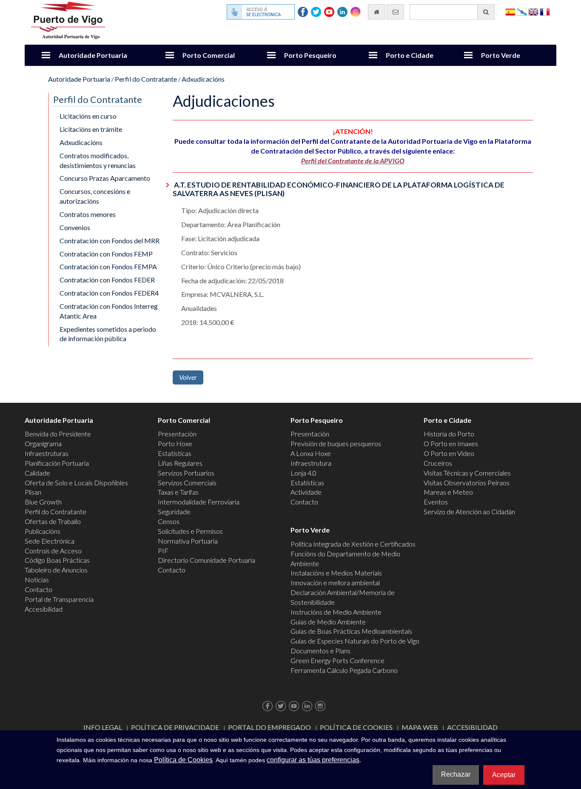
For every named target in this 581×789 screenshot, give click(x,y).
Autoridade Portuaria (93, 55)
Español (510, 11)
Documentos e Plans (320, 651)
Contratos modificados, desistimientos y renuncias (98, 160)
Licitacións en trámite (91, 129)
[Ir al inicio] (376, 12)
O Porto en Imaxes (451, 443)
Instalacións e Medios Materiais (336, 573)
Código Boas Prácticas (57, 560)
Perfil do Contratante (146, 79)
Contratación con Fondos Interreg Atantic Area (109, 311)
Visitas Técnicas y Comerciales (467, 473)
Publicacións (42, 531)
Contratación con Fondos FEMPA (108, 266)
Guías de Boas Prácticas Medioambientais (351, 631)
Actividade (306, 492)
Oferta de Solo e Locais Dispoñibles (76, 483)
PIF (163, 551)
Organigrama (43, 443)
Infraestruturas (46, 453)
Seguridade (174, 511)
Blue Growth (43, 502)
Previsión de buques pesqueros (335, 443)
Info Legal (102, 727)
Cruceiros (438, 463)
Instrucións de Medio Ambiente (336, 612)
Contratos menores (88, 214)
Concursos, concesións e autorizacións (95, 196)
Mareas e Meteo (448, 492)
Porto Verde (500, 55)
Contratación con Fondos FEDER (107, 280)
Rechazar (455, 774)
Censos (168, 521)
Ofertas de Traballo (53, 521)
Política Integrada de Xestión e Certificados (353, 544)
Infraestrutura (310, 463)
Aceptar (503, 774)
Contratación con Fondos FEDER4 (109, 293)
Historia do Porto (449, 434)
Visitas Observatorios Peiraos (467, 483)
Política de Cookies (356, 727)
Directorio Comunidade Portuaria (206, 560)
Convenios (75, 227)
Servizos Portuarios (186, 473)
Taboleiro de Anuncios (56, 570)
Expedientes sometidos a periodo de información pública (108, 334)
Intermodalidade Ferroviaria (198, 502)
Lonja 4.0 (303, 473)
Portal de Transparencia (59, 599)
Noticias (37, 579)
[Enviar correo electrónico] (395, 12)
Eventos (436, 502)
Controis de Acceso (53, 551)
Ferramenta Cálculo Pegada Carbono (344, 670)
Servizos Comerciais (187, 483)
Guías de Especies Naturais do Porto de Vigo (354, 641)
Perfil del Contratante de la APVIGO (352, 161)
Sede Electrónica (49, 541)
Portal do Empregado (269, 727)
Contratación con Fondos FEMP (106, 254)
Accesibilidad (44, 609)
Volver (188, 377)
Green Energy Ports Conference (337, 660)
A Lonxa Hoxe (310, 453)
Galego (522, 11)
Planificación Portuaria (57, 463)
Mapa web (420, 727)
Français (545, 11)
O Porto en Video (449, 453)
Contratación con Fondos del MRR (109, 240)
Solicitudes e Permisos (190, 531)
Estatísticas (174, 453)
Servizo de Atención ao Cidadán (469, 511)
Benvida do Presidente (58, 434)
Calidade (37, 473)
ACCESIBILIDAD (472, 727)
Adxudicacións (203, 79)
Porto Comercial (208, 55)
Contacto (38, 589)
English (533, 11)
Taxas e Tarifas (178, 492)
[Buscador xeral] (486, 12)
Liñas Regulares (180, 463)
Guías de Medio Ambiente (328, 622)
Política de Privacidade (175, 727)
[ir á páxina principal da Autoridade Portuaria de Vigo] (68, 19)
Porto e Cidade (409, 55)
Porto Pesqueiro (310, 55)
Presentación (177, 434)
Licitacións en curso (88, 116)
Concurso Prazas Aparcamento (105, 178)
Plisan (33, 492)
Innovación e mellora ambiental (335, 582)
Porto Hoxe (175, 443)
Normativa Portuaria (188, 541)
